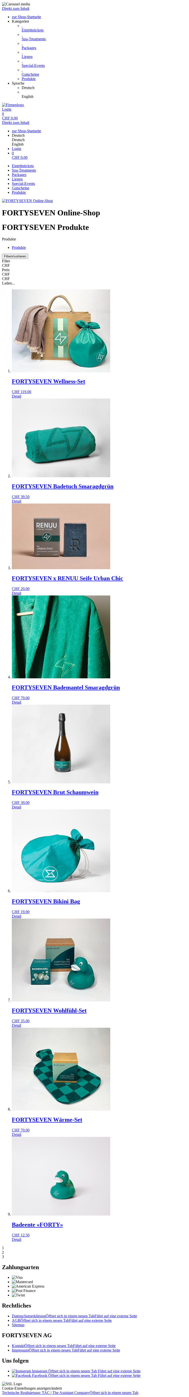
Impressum (66, 1350)
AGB (62, 1320)
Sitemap (18, 1325)
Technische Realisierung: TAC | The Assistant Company (70, 1393)
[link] (104, 88)
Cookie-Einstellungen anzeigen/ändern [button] (32, 1388)
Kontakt (64, 1346)
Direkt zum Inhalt (15, 8)
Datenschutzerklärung (74, 1316)
